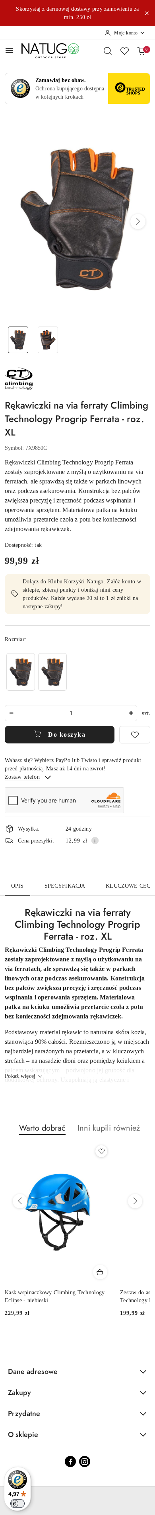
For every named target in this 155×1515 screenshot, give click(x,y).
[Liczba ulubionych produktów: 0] (124, 50)
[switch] (17, 1503)
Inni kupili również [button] (109, 1128)
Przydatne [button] (24, 1413)
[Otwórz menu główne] (9, 50)
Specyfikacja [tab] (65, 886)
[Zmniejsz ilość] (11, 713)
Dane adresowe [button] (33, 1371)
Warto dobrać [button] (42, 1128)
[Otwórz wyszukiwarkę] (107, 50)
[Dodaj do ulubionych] (134, 734)
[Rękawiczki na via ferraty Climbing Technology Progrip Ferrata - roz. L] (21, 671)
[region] (36, 671)
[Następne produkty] (135, 1201)
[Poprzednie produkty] (20, 1201)
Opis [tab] (17, 886)
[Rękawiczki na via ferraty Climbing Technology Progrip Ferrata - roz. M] (52, 671)
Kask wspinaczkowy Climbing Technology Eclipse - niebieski (55, 1296)
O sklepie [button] (23, 1434)
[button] (138, 221)
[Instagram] (84, 1461)
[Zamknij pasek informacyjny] (146, 13)
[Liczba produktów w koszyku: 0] (141, 50)
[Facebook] (70, 1461)
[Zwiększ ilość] (131, 713)
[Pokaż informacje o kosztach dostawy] (95, 840)
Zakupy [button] (19, 1392)
